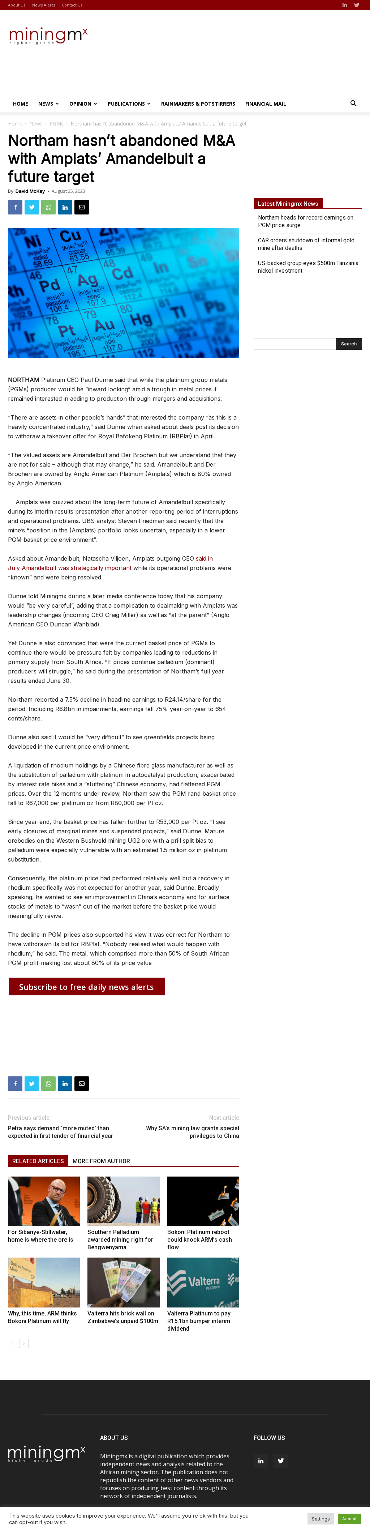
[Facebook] (15, 207)
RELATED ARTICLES (38, 1161)
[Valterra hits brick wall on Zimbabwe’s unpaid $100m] (123, 1282)
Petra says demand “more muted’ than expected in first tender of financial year (60, 1132)
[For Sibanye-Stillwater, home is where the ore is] (44, 1201)
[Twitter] (356, 5)
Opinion (80, 103)
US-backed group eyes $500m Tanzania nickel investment (308, 267)
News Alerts (43, 5)
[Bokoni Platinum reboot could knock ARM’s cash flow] (203, 1201)
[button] (353, 104)
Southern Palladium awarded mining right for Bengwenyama (120, 1240)
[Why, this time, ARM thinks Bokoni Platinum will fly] (44, 1282)
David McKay (30, 191)
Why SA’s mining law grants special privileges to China (192, 1132)
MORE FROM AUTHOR (101, 1161)
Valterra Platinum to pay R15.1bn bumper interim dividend (199, 1321)
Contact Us (72, 5)
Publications (126, 103)
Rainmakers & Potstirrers (198, 103)
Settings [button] (321, 1519)
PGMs (57, 123)
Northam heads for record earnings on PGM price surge (305, 221)
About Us (16, 5)
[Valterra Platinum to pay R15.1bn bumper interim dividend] (203, 1282)
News (45, 103)
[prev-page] (12, 1343)
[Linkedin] (344, 5)
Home (20, 103)
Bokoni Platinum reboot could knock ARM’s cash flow (199, 1240)
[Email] (81, 207)
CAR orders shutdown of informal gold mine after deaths (306, 244)
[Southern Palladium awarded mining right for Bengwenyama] (123, 1201)
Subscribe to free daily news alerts (86, 986)
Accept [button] (349, 1518)
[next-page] (24, 1343)
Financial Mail (265, 103)
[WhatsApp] (48, 207)
